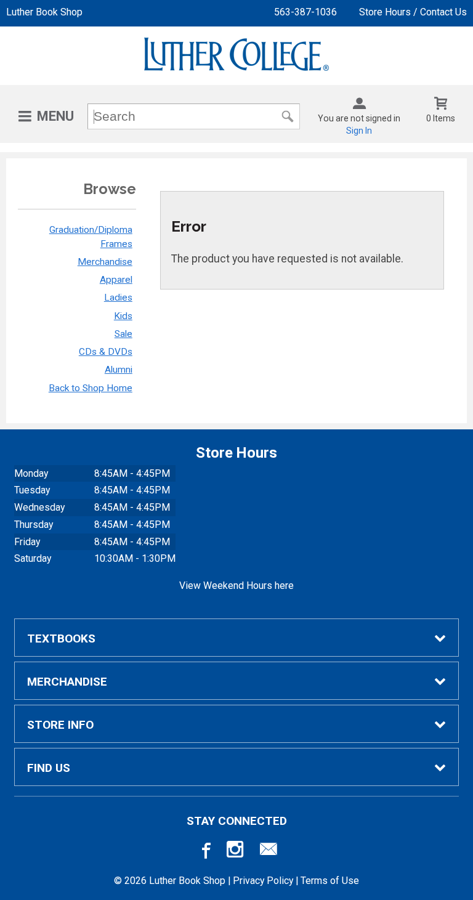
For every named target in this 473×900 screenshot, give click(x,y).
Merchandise (105, 261)
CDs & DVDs (105, 351)
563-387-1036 (305, 12)
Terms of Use (330, 880)
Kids (123, 316)
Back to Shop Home (90, 388)
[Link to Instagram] (236, 852)
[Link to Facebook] (204, 852)
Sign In (359, 131)
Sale (123, 333)
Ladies (118, 297)
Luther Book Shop (44, 12)
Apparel (116, 279)
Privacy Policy (263, 880)
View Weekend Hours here (236, 585)
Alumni (118, 369)
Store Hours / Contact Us (413, 12)
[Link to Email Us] (268, 852)
